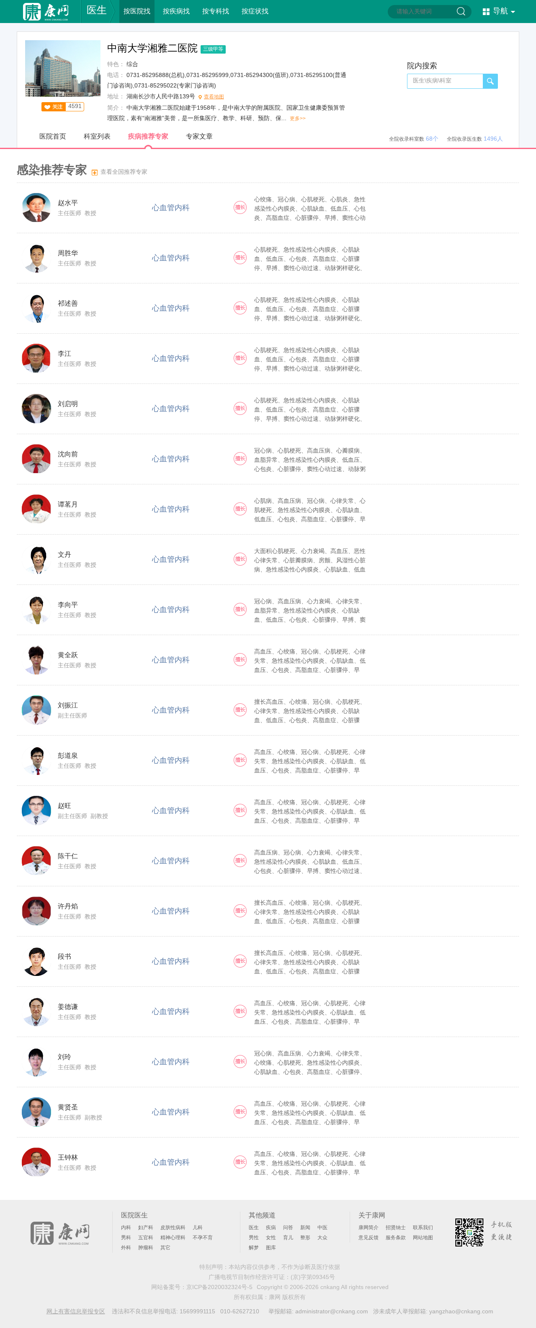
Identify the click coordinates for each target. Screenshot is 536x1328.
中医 (322, 1227)
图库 (271, 1248)
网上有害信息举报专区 (75, 1311)
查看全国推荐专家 (123, 171)
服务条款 (396, 1237)
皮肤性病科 (173, 1227)
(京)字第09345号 (313, 1277)
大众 (322, 1237)
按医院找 (137, 11)
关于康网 (371, 1215)
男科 (126, 1237)
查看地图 (214, 97)
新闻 (305, 1227)
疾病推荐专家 (148, 136)
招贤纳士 (396, 1227)
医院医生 (134, 1215)
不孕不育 (203, 1237)
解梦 (254, 1248)
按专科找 (215, 11)
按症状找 (255, 11)
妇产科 (145, 1227)
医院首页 (52, 136)
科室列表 (97, 136)
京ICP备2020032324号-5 (219, 1287)
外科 (126, 1248)
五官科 (145, 1237)
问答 (288, 1227)
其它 (165, 1248)
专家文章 (199, 136)
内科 (126, 1227)
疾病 (271, 1227)
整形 (305, 1237)
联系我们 (423, 1227)
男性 (254, 1237)
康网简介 (368, 1227)
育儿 (288, 1237)
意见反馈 (368, 1237)
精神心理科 (173, 1237)
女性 (271, 1237)
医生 (97, 9)
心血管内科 (171, 207)
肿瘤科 (145, 1248)
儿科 (198, 1227)
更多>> (298, 118)
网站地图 (423, 1237)
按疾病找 (176, 11)
